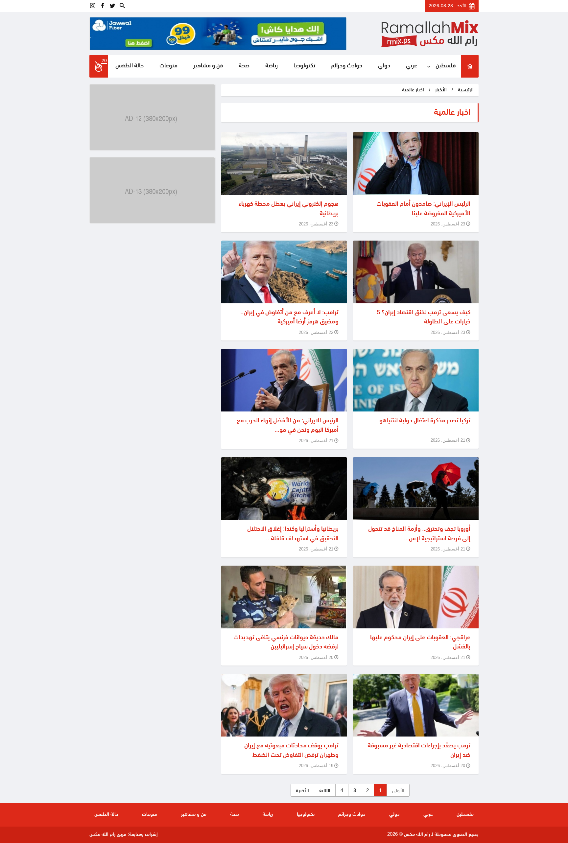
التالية (324, 790)
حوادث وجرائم (346, 66)
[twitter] (112, 6)
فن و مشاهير (208, 66)
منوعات (168, 66)
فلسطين (446, 66)
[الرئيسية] (470, 66)
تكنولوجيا (304, 66)
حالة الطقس (129, 66)
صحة (244, 66)
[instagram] (92, 6)
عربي (411, 66)
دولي (384, 66)
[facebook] (102, 6)
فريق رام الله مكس (107, 834)
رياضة (271, 66)
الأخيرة (302, 790)
